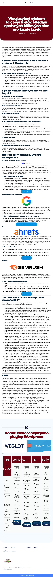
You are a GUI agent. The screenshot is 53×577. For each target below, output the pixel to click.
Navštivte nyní (17, 522)
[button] (3, 446)
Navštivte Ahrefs (26, 258)
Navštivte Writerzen (26, 191)
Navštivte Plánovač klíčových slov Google (26, 224)
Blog (26, 2)
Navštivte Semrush (26, 294)
